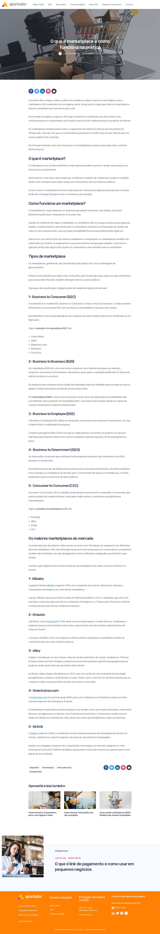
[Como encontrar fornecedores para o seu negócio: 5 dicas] (44, 800)
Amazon (51, 621)
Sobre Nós (93, 4)
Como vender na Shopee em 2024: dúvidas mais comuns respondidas (115, 813)
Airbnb (33, 733)
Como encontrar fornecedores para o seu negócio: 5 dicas (42, 813)
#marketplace (48, 768)
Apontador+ (61, 4)
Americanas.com (39, 697)
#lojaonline (34, 768)
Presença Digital (78, 4)
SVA (50, 4)
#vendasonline (36, 772)
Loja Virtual (73, 35)
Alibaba (50, 585)
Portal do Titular (85, 915)
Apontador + (55, 905)
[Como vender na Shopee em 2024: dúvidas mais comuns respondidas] (115, 800)
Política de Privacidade (28, 915)
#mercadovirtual (64, 768)
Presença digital (57, 914)
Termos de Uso (25, 921)
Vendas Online (86, 35)
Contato (129, 4)
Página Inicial (38, 4)
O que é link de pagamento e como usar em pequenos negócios (94, 866)
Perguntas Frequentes (111, 4)
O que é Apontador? (27, 906)
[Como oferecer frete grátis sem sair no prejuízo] (80, 800)
